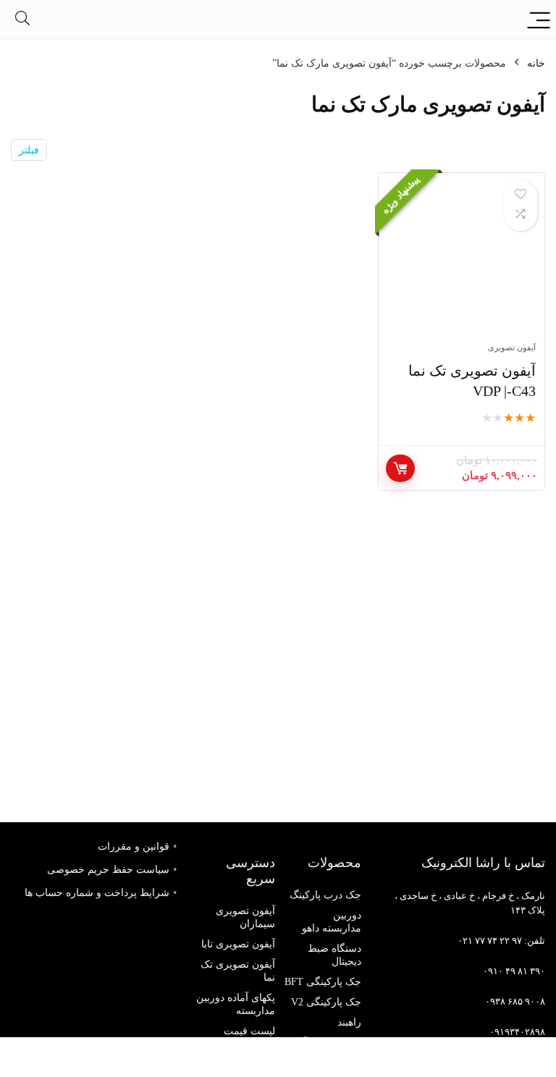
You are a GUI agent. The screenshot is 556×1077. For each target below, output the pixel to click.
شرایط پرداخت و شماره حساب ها (97, 892)
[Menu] (538, 19)
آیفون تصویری (512, 347)
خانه (536, 63)
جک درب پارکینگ (325, 895)
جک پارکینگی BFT (323, 981)
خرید (400, 468)
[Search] (22, 19)
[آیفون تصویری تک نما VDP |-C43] (461, 265)
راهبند (349, 1022)
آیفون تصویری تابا (238, 944)
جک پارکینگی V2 (326, 1002)
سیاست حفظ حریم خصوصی (108, 869)
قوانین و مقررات (133, 846)
